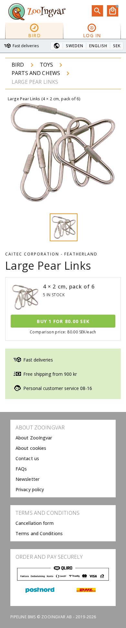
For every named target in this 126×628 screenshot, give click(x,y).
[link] (63, 438)
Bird (18, 64)
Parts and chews (36, 73)
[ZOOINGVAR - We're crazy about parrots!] (37, 11)
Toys (46, 64)
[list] (63, 458)
